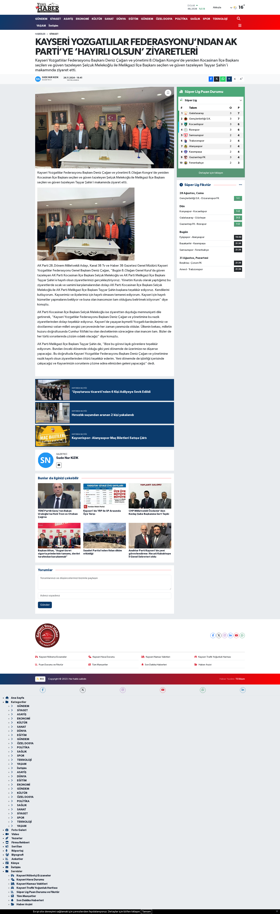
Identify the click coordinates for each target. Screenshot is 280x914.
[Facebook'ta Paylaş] (211, 79)
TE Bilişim (240, 679)
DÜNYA (121, 18)
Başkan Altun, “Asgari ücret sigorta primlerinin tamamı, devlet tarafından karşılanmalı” (59, 553)
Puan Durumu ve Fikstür (51, 664)
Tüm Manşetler (100, 664)
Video (15, 834)
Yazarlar (17, 838)
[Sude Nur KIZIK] (45, 460)
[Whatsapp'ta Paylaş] (223, 79)
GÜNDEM (41, 18)
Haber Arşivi (205, 664)
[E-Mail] (59, 465)
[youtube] (163, 690)
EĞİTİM (133, 18)
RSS (42, 679)
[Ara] (239, 18)
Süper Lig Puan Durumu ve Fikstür (38, 892)
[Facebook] (213, 635)
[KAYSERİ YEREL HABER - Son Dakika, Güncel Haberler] (47, 7)
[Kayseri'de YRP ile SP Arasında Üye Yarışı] (104, 495)
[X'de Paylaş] (216, 79)
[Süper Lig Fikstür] (240, 185)
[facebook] (43, 690)
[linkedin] (243, 690)
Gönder (45, 605)
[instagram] (123, 690)
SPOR (206, 18)
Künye (15, 863)
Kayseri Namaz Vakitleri (158, 657)
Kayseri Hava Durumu (104, 657)
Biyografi (17, 854)
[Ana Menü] (239, 25)
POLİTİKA (181, 18)
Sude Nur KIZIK (67, 458)
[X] (219, 635)
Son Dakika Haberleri (156, 664)
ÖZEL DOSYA (164, 18)
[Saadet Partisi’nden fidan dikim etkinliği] (104, 535)
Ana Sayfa (17, 697)
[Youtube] (236, 635)
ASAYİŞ (68, 18)
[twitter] (83, 690)
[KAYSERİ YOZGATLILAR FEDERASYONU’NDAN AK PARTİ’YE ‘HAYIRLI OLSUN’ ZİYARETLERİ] (104, 127)
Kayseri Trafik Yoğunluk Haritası (214, 657)
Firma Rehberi (20, 842)
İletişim (53, 25)
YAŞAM (41, 25)
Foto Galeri (18, 830)
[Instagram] (224, 635)
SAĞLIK (195, 18)
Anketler (17, 859)
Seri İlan (16, 846)
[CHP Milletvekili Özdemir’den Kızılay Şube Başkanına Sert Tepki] (150, 495)
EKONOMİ (82, 18)
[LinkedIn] (230, 635)
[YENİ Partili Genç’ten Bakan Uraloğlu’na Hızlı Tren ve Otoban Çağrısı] (59, 495)
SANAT (109, 18)
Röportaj (17, 850)
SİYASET (55, 18)
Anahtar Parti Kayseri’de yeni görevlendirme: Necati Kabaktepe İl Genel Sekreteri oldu (150, 553)
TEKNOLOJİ (220, 18)
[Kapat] (278, 911)
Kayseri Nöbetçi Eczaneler (53, 657)
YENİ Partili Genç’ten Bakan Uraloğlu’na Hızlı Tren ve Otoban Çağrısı (58, 514)
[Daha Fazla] (229, 79)
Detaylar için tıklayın (211, 173)
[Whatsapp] (242, 635)
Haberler (40, 34)
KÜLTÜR (97, 18)
